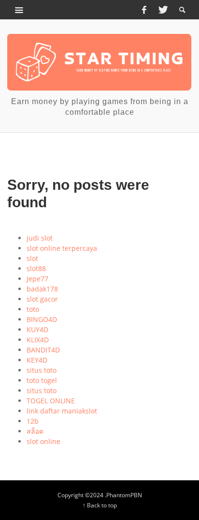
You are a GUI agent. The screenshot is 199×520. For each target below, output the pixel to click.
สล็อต (35, 431)
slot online (43, 441)
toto (33, 309)
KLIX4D (38, 339)
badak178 (42, 288)
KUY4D (37, 329)
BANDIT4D (43, 349)
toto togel (42, 380)
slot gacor (42, 299)
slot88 (36, 268)
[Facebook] (144, 9)
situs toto (42, 370)
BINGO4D (42, 319)
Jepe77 (37, 278)
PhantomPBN (124, 495)
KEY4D (37, 360)
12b (33, 421)
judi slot (40, 238)
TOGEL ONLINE (51, 400)
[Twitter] (162, 9)
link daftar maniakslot (62, 410)
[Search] (19, 9)
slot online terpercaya (62, 248)
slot (32, 258)
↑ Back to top (100, 505)
